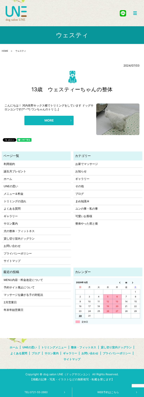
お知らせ (81, 171)
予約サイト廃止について (19, 287)
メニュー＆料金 (13, 193)
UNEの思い (11, 186)
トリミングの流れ (15, 201)
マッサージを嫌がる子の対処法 (23, 294)
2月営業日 (10, 302)
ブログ (79, 193)
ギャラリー (11, 216)
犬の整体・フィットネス (19, 231)
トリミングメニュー (54, 347)
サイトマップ (12, 261)
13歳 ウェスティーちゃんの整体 (72, 89)
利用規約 (9, 164)
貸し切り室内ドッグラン (19, 238)
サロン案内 (11, 223)
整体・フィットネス (83, 347)
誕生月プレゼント (15, 171)
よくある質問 (12, 208)
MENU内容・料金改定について (23, 280)
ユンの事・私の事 (86, 208)
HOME (5, 51)
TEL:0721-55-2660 (36, 392)
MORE (49, 120)
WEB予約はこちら (108, 392)
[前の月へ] (117, 282)
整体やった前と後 (86, 223)
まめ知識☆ (82, 201)
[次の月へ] (135, 282)
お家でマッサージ (86, 164)
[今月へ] (126, 282)
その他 (79, 186)
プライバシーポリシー (18, 253)
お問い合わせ (12, 246)
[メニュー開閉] (135, 13)
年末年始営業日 (13, 310)
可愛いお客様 (83, 216)
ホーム (8, 179)
